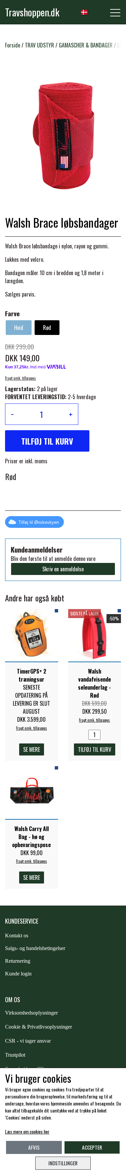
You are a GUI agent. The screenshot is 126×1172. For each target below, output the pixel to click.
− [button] (12, 414)
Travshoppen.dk (32, 12)
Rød (47, 328)
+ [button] (71, 414)
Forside (12, 45)
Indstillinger (63, 1163)
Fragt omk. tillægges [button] (20, 378)
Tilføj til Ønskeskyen (38, 522)
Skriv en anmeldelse (63, 569)
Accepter (92, 1147)
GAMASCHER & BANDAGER (86, 45)
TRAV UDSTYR (39, 45)
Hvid (18, 328)
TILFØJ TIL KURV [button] (47, 441)
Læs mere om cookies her (27, 1131)
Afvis (34, 1147)
